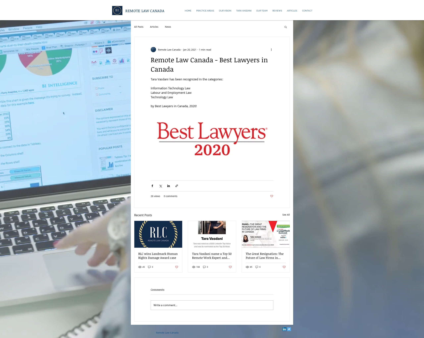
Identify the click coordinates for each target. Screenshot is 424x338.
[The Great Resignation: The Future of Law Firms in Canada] (266, 234)
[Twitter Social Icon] (289, 329)
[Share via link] (176, 185)
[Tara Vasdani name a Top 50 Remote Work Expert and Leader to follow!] (212, 234)
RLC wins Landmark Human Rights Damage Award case (158, 256)
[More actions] (271, 50)
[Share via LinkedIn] (168, 185)
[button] (285, 27)
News (168, 26)
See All (286, 214)
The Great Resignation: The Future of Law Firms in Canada (265, 256)
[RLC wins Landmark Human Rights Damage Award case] (158, 234)
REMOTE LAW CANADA (144, 10)
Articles (154, 26)
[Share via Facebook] (152, 185)
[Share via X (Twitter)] (160, 185)
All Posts (138, 26)
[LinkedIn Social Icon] (284, 329)
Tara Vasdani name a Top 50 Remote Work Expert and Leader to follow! (212, 256)
